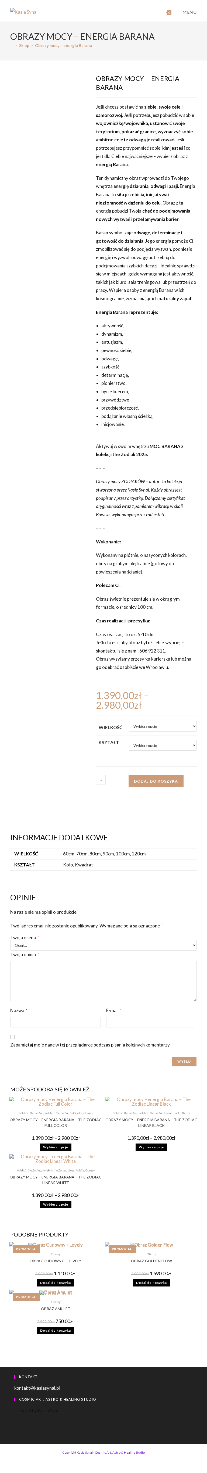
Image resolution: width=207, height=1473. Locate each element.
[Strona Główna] (11, 45)
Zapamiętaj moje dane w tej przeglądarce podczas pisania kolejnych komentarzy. (90, 1045)
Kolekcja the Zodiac (31, 1113)
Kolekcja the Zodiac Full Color (63, 1113)
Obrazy (88, 1113)
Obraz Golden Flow (151, 1261)
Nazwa (18, 1010)
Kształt (109, 742)
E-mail (114, 1010)
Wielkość (110, 727)
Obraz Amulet (55, 1308)
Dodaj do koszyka (156, 781)
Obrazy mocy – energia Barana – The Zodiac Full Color (56, 1122)
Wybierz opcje (55, 1147)
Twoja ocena (24, 937)
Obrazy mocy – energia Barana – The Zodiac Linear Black (151, 1122)
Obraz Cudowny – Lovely (55, 1261)
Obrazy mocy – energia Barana (63, 45)
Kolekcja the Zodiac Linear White (63, 1170)
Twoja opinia (24, 954)
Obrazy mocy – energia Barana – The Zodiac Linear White (56, 1180)
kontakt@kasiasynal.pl (37, 1388)
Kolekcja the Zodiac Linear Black (159, 1113)
